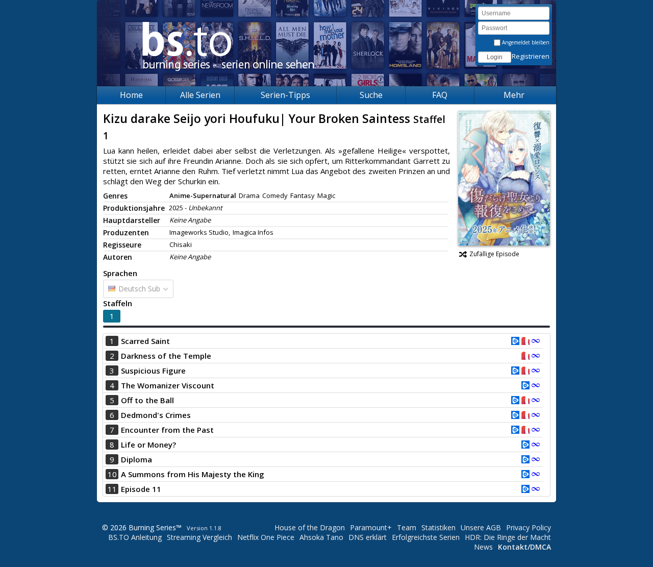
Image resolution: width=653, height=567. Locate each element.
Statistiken (438, 527)
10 (112, 474)
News (483, 547)
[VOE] (515, 342)
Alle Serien (200, 95)
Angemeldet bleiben (524, 42)
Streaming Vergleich (199, 537)
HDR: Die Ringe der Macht (508, 537)
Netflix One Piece (265, 537)
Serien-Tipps (285, 95)
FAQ (439, 95)
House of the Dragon (309, 527)
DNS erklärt (367, 537)
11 (112, 489)
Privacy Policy (528, 527)
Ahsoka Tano (321, 537)
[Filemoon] (536, 342)
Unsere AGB (481, 527)
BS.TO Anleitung (135, 537)
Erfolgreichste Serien (426, 537)
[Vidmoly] (525, 342)
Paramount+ (371, 527)
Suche (371, 95)
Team (406, 527)
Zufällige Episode (494, 254)
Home (131, 95)
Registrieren (530, 56)
